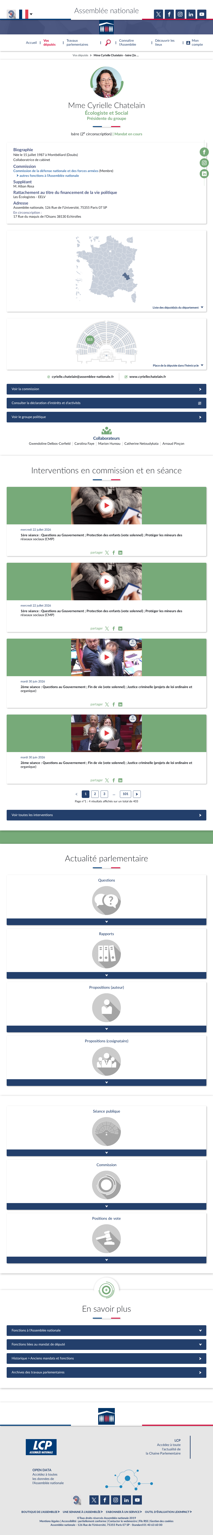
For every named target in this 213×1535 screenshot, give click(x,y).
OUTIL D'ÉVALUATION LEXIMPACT (167, 1512)
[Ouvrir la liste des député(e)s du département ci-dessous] (106, 271)
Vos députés (80, 55)
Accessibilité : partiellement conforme (84, 1521)
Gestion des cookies (161, 1521)
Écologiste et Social (106, 113)
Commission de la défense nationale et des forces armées (55, 171)
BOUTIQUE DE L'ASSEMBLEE (39, 1512)
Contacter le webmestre (122, 1521)
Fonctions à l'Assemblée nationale (106, 1330)
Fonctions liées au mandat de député (106, 1344)
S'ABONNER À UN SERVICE (123, 1512)
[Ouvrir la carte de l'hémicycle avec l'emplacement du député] (106, 344)
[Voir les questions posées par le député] (106, 900)
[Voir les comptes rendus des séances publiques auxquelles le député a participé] (106, 1131)
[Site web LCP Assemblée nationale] (106, 1447)
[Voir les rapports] (106, 953)
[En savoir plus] (106, 1007)
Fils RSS (143, 1521)
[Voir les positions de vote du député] (106, 1238)
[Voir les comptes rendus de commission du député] (106, 1184)
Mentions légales (50, 1521)
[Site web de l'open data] (106, 1477)
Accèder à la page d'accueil (106, 25)
